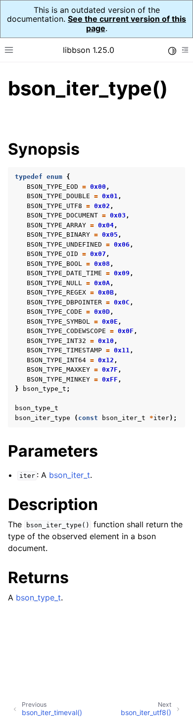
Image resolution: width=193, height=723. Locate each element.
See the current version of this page (127, 23)
